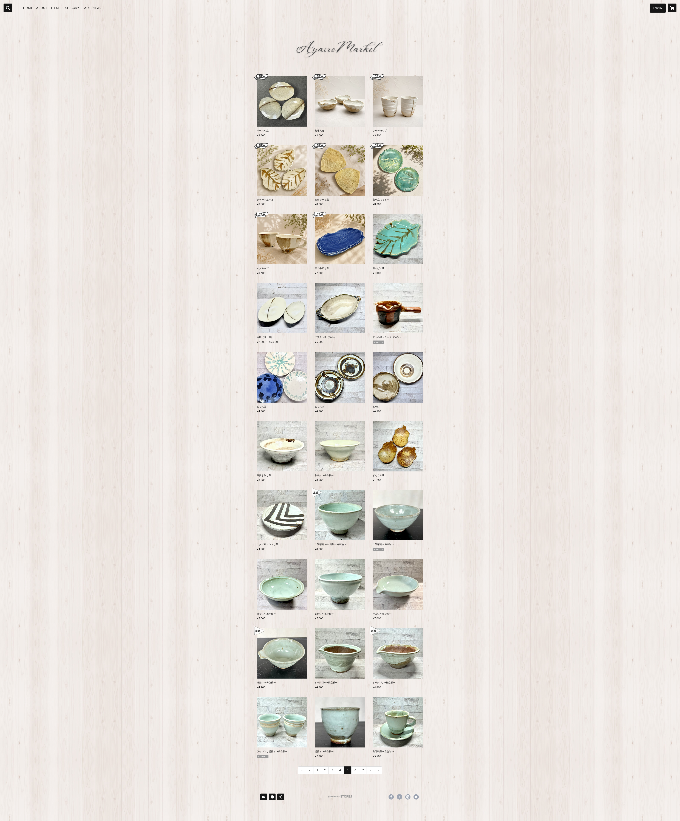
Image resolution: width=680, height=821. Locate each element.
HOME (28, 7)
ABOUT (41, 7)
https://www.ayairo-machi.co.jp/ (416, 797)
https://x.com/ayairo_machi (399, 797)
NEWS (96, 7)
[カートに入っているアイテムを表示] (672, 8)
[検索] (8, 8)
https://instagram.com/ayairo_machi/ (407, 797)
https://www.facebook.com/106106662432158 (391, 797)
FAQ (86, 7)
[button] (658, 8)
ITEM (55, 7)
